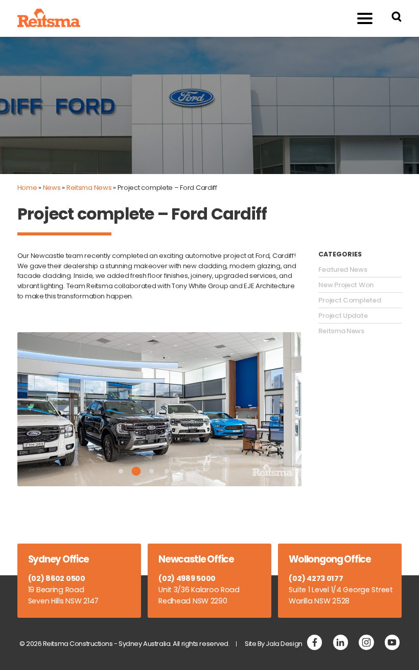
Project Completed (349, 300)
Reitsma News (89, 187)
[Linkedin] (340, 642)
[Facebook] (314, 642)
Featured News (342, 270)
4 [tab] (167, 471)
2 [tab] (136, 471)
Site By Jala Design (273, 644)
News (52, 187)
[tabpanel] (159, 409)
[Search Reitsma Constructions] (396, 18)
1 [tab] (121, 471)
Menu (365, 18)
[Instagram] (366, 642)
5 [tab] (182, 471)
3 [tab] (151, 471)
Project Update (342, 316)
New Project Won (346, 285)
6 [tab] (197, 471)
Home (27, 187)
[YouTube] (392, 642)
